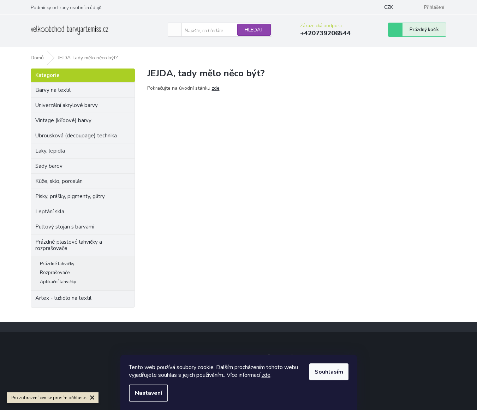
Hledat (254, 29)
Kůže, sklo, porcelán (59, 181)
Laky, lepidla (50, 150)
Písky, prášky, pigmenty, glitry (70, 196)
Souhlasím (329, 372)
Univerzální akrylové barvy (66, 105)
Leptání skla (49, 211)
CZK (388, 7)
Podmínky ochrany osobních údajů (66, 8)
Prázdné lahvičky (57, 264)
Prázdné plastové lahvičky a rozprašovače (68, 245)
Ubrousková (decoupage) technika (76, 135)
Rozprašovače (55, 272)
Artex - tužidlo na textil (63, 298)
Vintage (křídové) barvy (63, 120)
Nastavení (148, 393)
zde (266, 375)
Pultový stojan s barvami (64, 226)
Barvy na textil (53, 90)
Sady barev (48, 166)
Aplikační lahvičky (58, 282)
